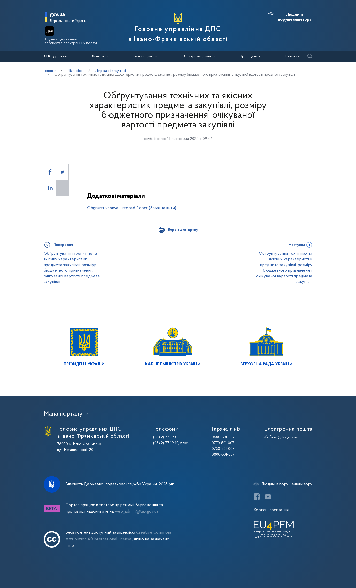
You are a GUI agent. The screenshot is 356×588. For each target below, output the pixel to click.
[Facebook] (257, 496)
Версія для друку (183, 230)
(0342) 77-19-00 (166, 437)
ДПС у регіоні (55, 56)
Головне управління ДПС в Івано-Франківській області (178, 34)
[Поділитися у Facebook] (50, 172)
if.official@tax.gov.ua (281, 437)
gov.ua (57, 14)
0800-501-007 (223, 455)
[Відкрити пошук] (309, 56)
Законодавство (146, 56)
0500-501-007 (223, 437)
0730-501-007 (223, 449)
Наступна (297, 245)
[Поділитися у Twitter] (62, 172)
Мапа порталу (63, 414)
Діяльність (100, 56)
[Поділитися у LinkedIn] (50, 188)
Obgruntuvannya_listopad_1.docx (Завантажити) (131, 208)
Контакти (292, 56)
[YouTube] (268, 496)
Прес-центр (250, 56)
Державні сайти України (68, 21)
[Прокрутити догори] (332, 568)
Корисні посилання (271, 510)
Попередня (63, 245)
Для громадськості (199, 56)
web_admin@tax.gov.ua (137, 511)
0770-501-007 (223, 443)
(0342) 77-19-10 (165, 443)
